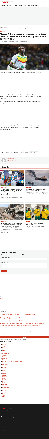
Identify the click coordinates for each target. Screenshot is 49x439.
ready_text (4, 384)
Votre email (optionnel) (6, 257)
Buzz (3, 349)
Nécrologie (4, 376)
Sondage (4, 392)
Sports (28, 221)
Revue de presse (6, 387)
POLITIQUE (15, 5)
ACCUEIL (3, 5)
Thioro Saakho (11, 41)
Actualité (2, 31)
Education (4, 359)
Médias (4, 373)
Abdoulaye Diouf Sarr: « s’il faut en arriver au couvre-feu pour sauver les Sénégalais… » (21, 325)
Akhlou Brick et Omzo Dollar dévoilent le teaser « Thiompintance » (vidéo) (18, 314)
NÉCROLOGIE (27, 5)
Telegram (26, 152)
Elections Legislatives (7, 363)
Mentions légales (32, 430)
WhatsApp (16, 152)
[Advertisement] (24, 16)
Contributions (5, 353)
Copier (31, 152)
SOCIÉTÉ (20, 5)
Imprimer (35, 152)
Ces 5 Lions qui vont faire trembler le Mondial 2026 (35, 224)
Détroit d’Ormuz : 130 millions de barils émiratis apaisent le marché (35, 190)
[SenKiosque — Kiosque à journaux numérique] (24, 422)
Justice (3, 370)
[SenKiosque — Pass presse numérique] (24, 303)
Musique (4, 375)
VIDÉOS (36, 5)
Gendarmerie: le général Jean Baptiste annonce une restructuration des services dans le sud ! (23, 323)
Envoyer (4, 271)
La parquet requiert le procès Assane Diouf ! (12, 320)
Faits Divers (5, 364)
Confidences (5, 352)
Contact (8, 430)
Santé (3, 389)
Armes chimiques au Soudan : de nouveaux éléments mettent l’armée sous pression (11, 224)
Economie (4, 358)
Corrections (24, 430)
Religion (4, 386)
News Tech (4, 379)
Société (4, 390)
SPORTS (32, 5)
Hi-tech (4, 367)
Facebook (7, 152)
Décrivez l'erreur (5, 262)
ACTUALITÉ (9, 5)
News (3, 378)
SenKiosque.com (11, 435)
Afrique (4, 346)
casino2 (4, 350)
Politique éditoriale (15, 430)
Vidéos (3, 396)
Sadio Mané (35, 124)
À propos (3, 430)
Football (4, 366)
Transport (4, 395)
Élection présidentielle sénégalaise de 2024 (12, 361)
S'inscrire (24, 337)
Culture (4, 355)
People (3, 381)
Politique (4, 383)
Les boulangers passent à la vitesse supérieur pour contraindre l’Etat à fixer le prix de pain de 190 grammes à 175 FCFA (24, 317)
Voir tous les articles (12, 160)
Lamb (3, 372)
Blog (3, 347)
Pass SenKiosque (40, 435)
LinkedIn (21, 152)
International (5, 369)
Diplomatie (4, 356)
